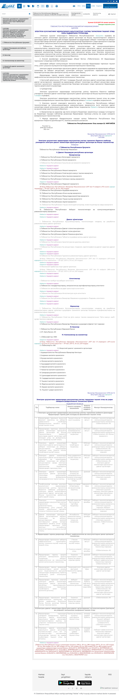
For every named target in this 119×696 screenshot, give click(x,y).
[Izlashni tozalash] (29, 14)
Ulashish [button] (113, 14)
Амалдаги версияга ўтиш (106, 24)
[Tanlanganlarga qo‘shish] (24, 6)
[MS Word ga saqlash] (47, 6)
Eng (83, 6)
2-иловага (89, 100)
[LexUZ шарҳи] (33, 6)
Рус (79, 6)
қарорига (108, 136)
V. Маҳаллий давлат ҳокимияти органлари (13, 67)
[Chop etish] (56, 6)
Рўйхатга (94, 107)
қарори (112, 187)
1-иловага (38, 95)
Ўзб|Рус (99, 6)
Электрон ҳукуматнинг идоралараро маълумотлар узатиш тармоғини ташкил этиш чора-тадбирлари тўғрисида (16, 21)
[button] (16, 21)
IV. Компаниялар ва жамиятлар (13, 61)
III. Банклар (6, 55)
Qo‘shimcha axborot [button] (97, 14)
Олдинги (43, 182)
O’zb (93, 6)
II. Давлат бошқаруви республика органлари (14, 48)
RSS (110, 675)
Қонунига (100, 36)
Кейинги (43, 166)
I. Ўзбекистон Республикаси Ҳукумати (16, 42)
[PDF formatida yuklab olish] (52, 6)
